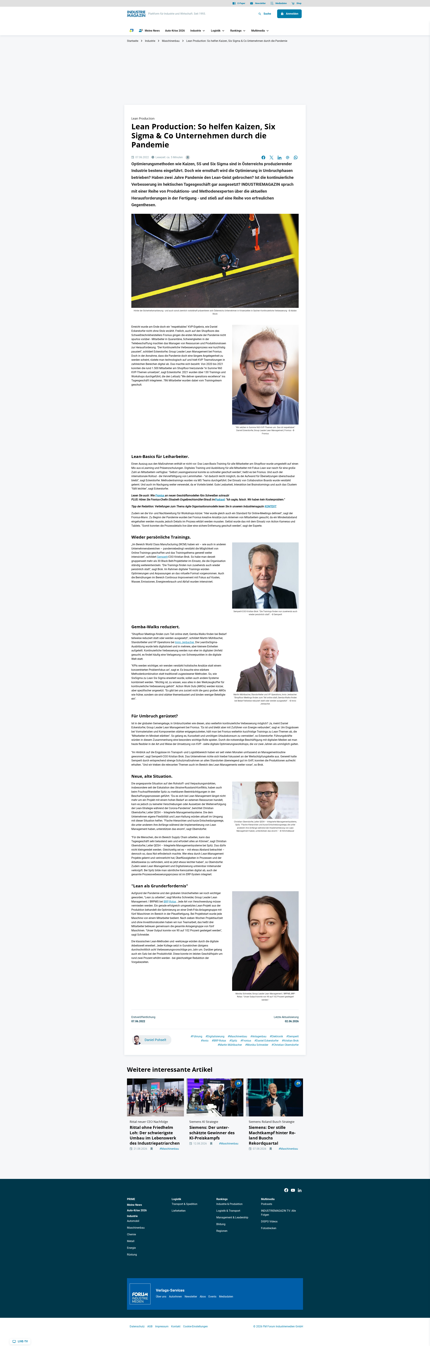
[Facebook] (286, 1190)
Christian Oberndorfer (285, 1044)
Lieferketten (179, 1210)
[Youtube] (293, 1190)
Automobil (133, 1221)
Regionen (221, 1230)
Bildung (220, 1224)
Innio (204, 1040)
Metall (130, 1241)
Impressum (161, 1326)
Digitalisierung (215, 1036)
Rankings (222, 1199)
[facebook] (263, 158)
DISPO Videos (269, 1221)
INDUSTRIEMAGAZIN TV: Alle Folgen (278, 1212)
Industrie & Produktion (229, 1204)
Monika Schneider (256, 1044)
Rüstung (132, 1254)
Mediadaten (226, 1296)
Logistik (176, 1199)
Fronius (160, 495)
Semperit (162, 556)
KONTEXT (270, 506)
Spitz (233, 1040)
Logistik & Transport (228, 1210)
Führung (196, 1036)
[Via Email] (288, 158)
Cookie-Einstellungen (195, 1326)
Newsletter (191, 1296)
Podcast (220, 499)
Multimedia (268, 1199)
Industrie (150, 40)
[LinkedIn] (279, 158)
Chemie (131, 1234)
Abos (203, 1296)
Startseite (132, 40)
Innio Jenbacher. (185, 642)
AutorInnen (175, 1296)
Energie (131, 1247)
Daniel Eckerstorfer (266, 1040)
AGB (150, 1326)
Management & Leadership (232, 1217)
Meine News (134, 1204)
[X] (271, 158)
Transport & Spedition (184, 1204)
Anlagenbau (258, 1036)
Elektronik (276, 1036)
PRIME (131, 1199)
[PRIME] (131, 30)
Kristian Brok (290, 1040)
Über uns (161, 1296)
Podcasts (266, 1204)
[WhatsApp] (296, 158)
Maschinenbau (171, 40)
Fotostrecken (268, 1228)
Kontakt (175, 1326)
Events (212, 1296)
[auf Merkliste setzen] (187, 157)
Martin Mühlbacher (230, 1044)
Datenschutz (137, 1326)
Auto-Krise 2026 (137, 1210)
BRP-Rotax (170, 901)
